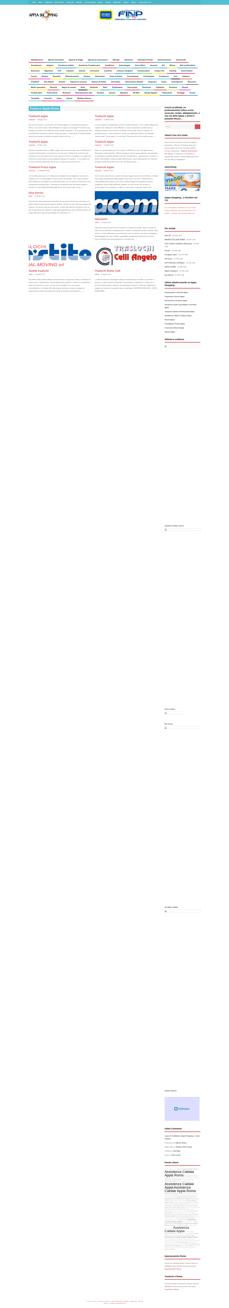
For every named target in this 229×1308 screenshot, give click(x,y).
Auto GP (168, 235)
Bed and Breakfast (187, 65)
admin (97, 222)
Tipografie (35, 98)
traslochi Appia (170, 1249)
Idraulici (62, 82)
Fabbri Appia (182, 1220)
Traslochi (48, 98)
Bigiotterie (48, 71)
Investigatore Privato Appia (175, 324)
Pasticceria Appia (182, 1211)
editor (31, 196)
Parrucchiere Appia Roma (184, 1216)
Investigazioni (177, 82)
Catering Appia (173, 1200)
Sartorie (112, 93)
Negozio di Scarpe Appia (190, 1195)
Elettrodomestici (72, 76)
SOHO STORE (170, 267)
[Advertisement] (140, 37)
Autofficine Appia (182, 1225)
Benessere (35, 71)
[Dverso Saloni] (182, 530)
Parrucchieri (132, 87)
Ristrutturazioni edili (83, 93)
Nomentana (48, 2)
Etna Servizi (36, 192)
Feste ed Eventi (116, 76)
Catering (172, 71)
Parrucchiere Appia (186, 1246)
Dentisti (45, 76)
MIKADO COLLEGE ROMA (175, 240)
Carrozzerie (94, 71)
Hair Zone (168, 259)
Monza (40, 2)
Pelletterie (160, 87)
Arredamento (36, 65)
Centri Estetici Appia (172, 1246)
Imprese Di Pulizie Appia (187, 1212)
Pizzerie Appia (178, 1239)
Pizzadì (167, 251)
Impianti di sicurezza (78, 82)
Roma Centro (59, 2)
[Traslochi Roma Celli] (126, 266)
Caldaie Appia (182, 1200)
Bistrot (172, 65)
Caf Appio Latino (171, 255)
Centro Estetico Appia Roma (187, 1169)
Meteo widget (182, 1109)
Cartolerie (108, 71)
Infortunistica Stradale (134, 82)
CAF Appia (191, 1209)
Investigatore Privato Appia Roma (185, 1197)
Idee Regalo (49, 82)
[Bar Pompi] (173, 713)
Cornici (34, 76)
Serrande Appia (169, 1239)
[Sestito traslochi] (60, 266)
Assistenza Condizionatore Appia (177, 1199)
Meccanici (192, 82)
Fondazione (164, 76)
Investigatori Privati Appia (176, 1178)
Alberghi (116, 60)
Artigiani (49, 65)
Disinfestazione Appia (180, 1202)
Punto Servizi (52, 93)
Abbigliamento (37, 60)
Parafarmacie (117, 87)
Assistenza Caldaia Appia (177, 1229)
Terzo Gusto (176, 1155)
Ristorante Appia (170, 1214)
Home (34, 2)
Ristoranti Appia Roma (192, 1244)
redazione (32, 119)
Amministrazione (164, 60)
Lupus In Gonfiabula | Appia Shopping (179, 1136)
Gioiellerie (35, 82)
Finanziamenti (133, 76)
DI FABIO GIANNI (171, 907)
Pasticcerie (146, 87)
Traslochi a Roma (172, 1289)
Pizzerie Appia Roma (184, 1181)
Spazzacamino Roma (173, 1269)
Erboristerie (100, 76)
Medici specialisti (38, 87)
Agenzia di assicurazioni (98, 60)
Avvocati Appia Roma (182, 1233)
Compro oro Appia (177, 1247)
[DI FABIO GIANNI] (182, 728)
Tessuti (192, 93)
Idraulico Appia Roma (188, 1239)
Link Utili (140, 1301)
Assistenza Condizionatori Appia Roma (181, 1237)
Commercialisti (144, 71)
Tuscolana (69, 2)
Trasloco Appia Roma (180, 1204)
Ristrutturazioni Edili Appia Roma (176, 1209)
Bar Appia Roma (181, 1242)
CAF (59, 71)
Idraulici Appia (189, 1240)
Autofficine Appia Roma (184, 1214)
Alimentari (128, 60)
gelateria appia (169, 1197)
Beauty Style (192, 1225)
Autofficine (109, 65)
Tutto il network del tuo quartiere (120, 1301)
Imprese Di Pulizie (99, 82)
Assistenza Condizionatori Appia (180, 1220)
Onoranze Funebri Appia (173, 1179)
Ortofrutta (94, 87)
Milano (100, 2)
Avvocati (153, 65)
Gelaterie (186, 76)
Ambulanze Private (145, 60)
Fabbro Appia (189, 1235)
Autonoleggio (124, 65)
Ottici (105, 87)
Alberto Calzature (171, 271)
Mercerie (53, 87)
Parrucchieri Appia (171, 1181)
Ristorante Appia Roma (177, 1207)
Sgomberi (124, 93)
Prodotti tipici (36, 93)
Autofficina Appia (192, 1202)
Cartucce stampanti (125, 71)
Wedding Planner (84, 98)
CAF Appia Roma (188, 1222)
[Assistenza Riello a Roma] (182, 347)
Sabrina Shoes (180, 1143)
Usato (59, 98)
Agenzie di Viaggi (76, 60)
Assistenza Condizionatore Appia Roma (181, 1224)
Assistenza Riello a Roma (174, 526)
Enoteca (87, 76)
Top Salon (177, 1151)
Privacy (133, 2)
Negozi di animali (69, 87)
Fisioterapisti (148, 76)
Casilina (108, 2)
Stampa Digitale (150, 93)
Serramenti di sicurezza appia (176, 300)
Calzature (70, 71)
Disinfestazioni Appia (170, 1211)
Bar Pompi (168, 724)
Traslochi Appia (38, 116)
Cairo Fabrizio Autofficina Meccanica (178, 244)
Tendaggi (181, 93)
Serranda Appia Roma (188, 1179)
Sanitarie (100, 93)
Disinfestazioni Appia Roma (177, 1235)
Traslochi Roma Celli (107, 270)
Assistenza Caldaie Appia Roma (180, 1189)
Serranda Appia (189, 1231)
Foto (175, 76)
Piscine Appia (170, 320)
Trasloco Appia (192, 1242)
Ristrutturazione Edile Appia (185, 1218)
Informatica (115, 82)
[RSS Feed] (197, 2)
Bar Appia (173, 1225)
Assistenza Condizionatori (89, 65)
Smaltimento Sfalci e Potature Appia (178, 316)
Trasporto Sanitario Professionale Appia (179, 311)
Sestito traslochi (39, 270)
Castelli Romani (90, 2)
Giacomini (101, 219)
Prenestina (117, 2)
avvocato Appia (193, 1204)
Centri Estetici (187, 71)
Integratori (152, 82)
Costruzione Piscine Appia (174, 328)
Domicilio (57, 76)
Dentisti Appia (176, 1212)
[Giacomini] (126, 214)
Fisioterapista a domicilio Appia (176, 292)
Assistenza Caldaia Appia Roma (179, 1173)
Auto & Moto (140, 65)
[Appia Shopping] (88, 20)
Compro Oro (159, 71)
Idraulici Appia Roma (189, 1247)
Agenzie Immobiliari (56, 60)
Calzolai (82, 71)
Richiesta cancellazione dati (117, 1303)
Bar (163, 65)
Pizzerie (185, 87)
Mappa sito (133, 1301)
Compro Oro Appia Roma (192, 1207)
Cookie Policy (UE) (145, 2)
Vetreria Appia (170, 332)
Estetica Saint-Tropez (184, 1147)
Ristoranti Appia (170, 1233)
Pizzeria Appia (169, 1228)
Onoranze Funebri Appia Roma (175, 1206)
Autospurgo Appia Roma (175, 1195)
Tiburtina (79, 2)
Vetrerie (69, 98)
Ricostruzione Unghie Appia (192, 1178)
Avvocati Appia (186, 1193)
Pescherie (173, 87)
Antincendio (181, 60)
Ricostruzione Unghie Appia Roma (174, 1244)
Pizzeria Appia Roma (171, 1169)
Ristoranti (67, 93)
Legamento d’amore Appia (175, 296)
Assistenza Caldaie (66, 65)
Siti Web (136, 93)
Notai (83, 87)
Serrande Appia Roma (171, 1219)
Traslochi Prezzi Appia (42, 167)
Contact (126, 2)
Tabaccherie (167, 93)
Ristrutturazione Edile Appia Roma (174, 1240)
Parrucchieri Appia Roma (173, 1193)
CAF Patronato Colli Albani (175, 263)
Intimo (164, 82)
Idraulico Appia (169, 1204)
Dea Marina (169, 275)
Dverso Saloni (170, 709)
